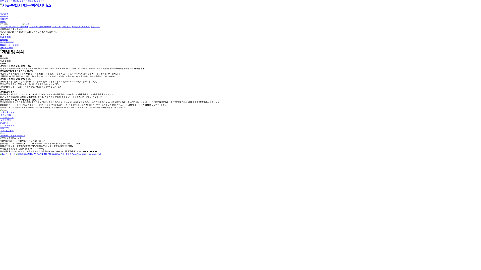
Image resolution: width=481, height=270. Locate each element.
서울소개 (4, 16)
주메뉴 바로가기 (20, 1)
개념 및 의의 (5, 37)
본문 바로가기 (6, 1)
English (3, 21)
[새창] (58, 154)
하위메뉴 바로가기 (36, 1)
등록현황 (4, 40)
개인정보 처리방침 (8, 135)
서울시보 (4, 19)
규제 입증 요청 (6, 47)
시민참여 (4, 14)
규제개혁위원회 (7, 42)
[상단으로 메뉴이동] (2, 133)
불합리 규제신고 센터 (9, 45)
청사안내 (21, 135)
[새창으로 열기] (8, 154)
